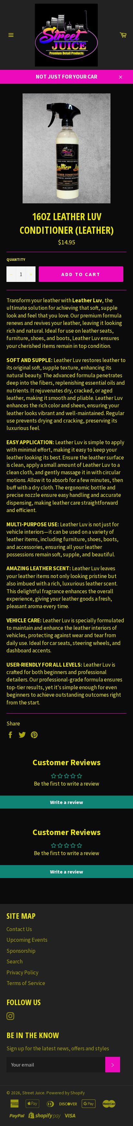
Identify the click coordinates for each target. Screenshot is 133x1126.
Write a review (66, 802)
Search (14, 961)
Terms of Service (25, 983)
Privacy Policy (22, 972)
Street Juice (33, 1093)
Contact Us (19, 929)
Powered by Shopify (65, 1093)
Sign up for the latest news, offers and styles (57, 1048)
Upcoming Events (26, 939)
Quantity (15, 259)
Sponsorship (21, 950)
